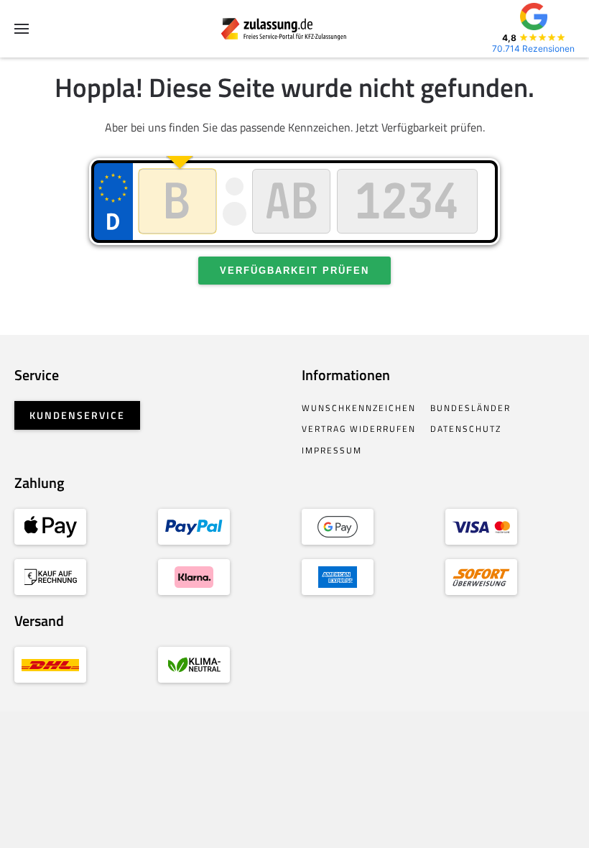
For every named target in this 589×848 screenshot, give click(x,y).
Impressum (332, 450)
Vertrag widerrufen (359, 428)
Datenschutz (465, 428)
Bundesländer (470, 408)
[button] (21, 28)
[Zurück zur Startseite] (294, 28)
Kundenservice (77, 415)
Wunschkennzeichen (359, 408)
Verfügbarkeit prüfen (294, 270)
